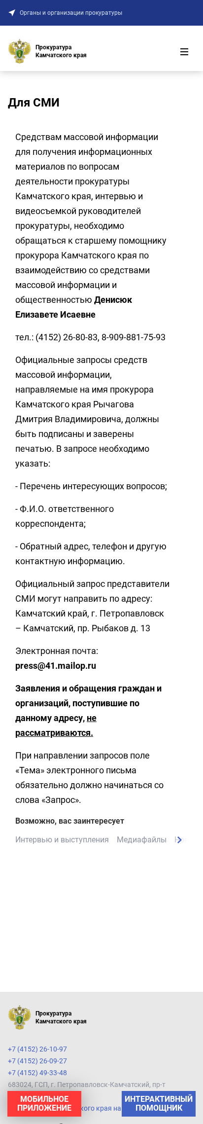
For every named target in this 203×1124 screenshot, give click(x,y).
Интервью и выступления (62, 839)
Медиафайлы (142, 839)
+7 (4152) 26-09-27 (37, 1061)
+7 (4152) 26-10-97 (37, 1049)
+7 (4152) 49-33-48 (37, 1073)
